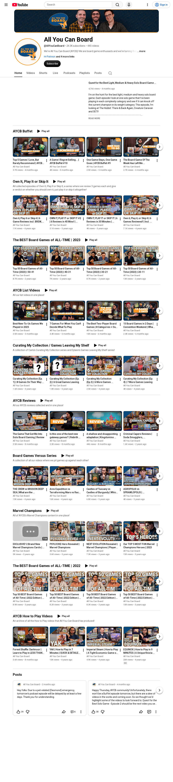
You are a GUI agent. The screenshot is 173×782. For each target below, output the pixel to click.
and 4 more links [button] (65, 56)
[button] (94, 118)
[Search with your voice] (129, 4)
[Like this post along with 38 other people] (93, 711)
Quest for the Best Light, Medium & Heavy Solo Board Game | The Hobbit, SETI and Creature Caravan (122, 83)
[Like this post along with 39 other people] (18, 711)
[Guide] (6, 5)
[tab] (18, 73)
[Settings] (147, 5)
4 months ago (123, 684)
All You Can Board (21, 167)
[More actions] (46, 160)
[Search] (117, 4)
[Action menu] (81, 711)
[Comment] (149, 711)
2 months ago (48, 684)
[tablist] (86, 73)
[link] (49, 698)
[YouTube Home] (19, 4)
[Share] (63, 711)
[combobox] (79, 5)
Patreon (50, 56)
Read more (94, 118)
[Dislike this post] (27, 711)
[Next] (159, 146)
